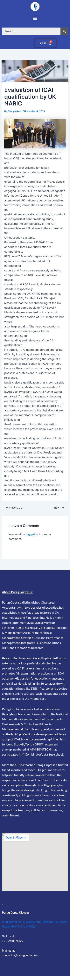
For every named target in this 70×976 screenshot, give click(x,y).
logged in (32, 534)
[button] (35, 18)
